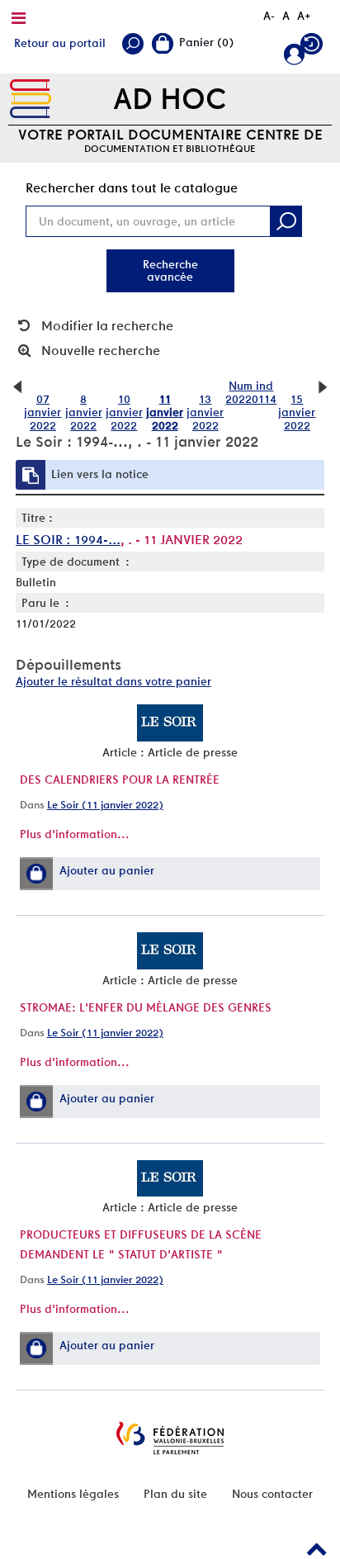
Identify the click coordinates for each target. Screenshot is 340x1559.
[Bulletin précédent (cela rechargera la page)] (17, 385)
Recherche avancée (170, 270)
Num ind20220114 (250, 392)
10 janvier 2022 (124, 412)
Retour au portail (60, 43)
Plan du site (175, 1493)
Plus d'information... (75, 834)
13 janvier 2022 (205, 412)
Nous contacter (272, 1493)
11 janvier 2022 (164, 412)
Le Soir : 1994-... (68, 539)
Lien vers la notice (100, 474)
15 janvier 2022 (296, 412)
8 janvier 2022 (83, 412)
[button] (36, 873)
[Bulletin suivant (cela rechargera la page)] (323, 385)
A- (269, 15)
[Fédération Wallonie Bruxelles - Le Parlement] (170, 1438)
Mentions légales (73, 1493)
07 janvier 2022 (42, 412)
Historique (313, 47)
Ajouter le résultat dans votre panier (113, 681)
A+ (304, 15)
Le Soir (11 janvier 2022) (105, 804)
